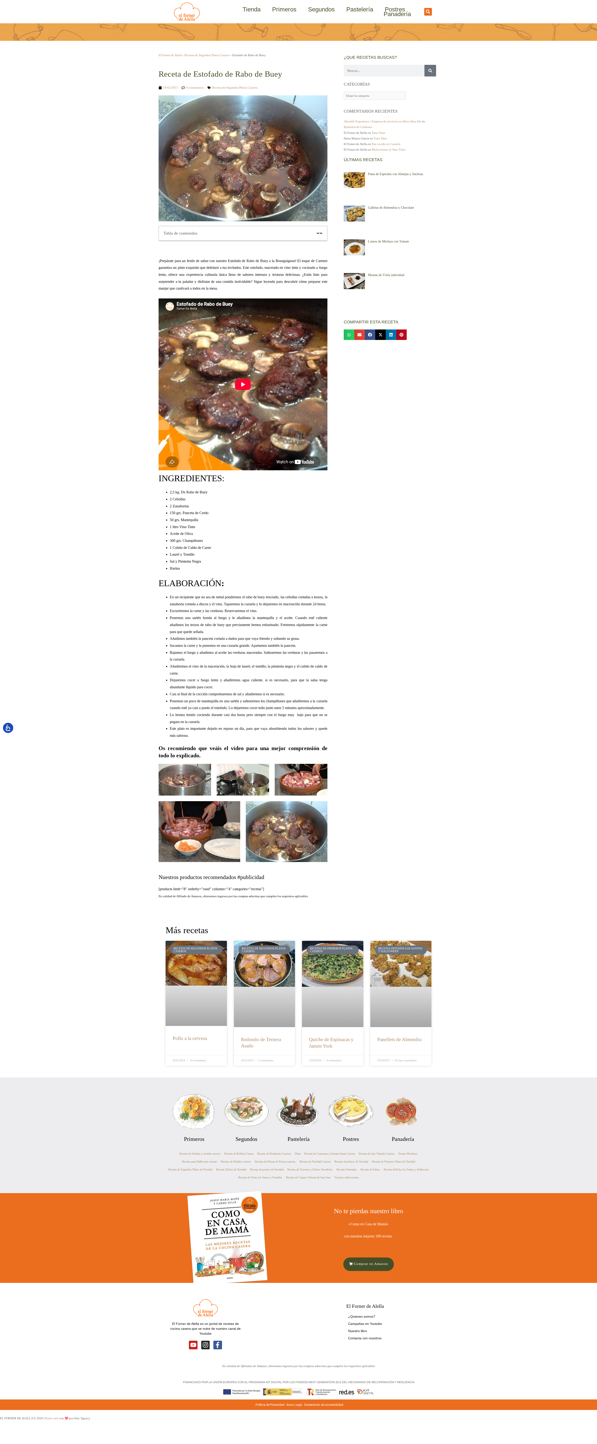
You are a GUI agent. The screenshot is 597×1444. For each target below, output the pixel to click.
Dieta (298, 1153)
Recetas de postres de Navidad (267, 1169)
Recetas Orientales (347, 1169)
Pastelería (359, 9)
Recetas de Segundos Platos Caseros (207, 55)
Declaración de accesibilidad (324, 1404)
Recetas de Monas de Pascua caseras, (275, 1161)
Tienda (251, 9)
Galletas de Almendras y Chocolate (391, 207)
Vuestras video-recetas (346, 1177)
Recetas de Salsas (370, 1169)
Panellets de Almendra (399, 1039)
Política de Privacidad (270, 1404)
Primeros (284, 9)
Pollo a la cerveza (190, 1038)
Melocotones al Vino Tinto (389, 149)
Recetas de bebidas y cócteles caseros (200, 1153)
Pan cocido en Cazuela (386, 144)
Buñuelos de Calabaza (358, 127)
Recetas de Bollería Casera (238, 1153)
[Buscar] (430, 70)
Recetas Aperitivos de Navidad (351, 1161)
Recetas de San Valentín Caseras (377, 1153)
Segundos (321, 9)
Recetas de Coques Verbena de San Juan (308, 1177)
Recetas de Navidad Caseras (315, 1161)
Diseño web (51, 1418)
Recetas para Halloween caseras (199, 1161)
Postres (395, 9)
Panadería (397, 14)
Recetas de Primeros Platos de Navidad (393, 1161)
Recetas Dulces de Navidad (231, 1169)
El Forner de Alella (170, 55)
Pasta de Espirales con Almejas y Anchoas (395, 174)
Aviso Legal (294, 1404)
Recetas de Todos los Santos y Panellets (260, 1177)
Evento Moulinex (407, 1153)
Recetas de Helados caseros (236, 1161)
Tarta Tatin (378, 133)
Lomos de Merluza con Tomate (388, 241)
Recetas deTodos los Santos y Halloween (406, 1169)
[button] (428, 12)
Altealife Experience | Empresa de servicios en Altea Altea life (382, 121)
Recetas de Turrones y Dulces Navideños (310, 1169)
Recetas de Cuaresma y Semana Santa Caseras (329, 1153)
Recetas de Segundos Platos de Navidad (190, 1169)
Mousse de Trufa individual (386, 275)
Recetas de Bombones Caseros (274, 1153)
